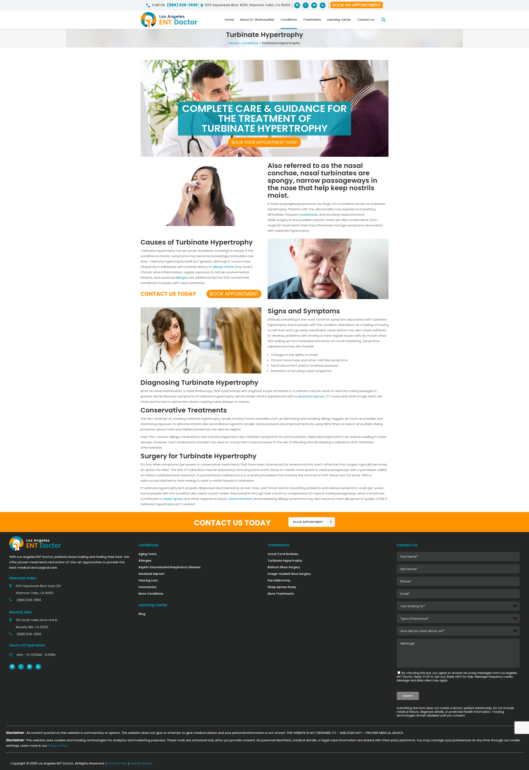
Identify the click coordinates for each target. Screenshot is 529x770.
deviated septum (311, 396)
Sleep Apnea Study (282, 587)
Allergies (144, 560)
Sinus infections (241, 499)
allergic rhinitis (223, 267)
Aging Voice (147, 554)
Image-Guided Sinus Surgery (289, 574)
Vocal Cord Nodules (283, 554)
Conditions (250, 43)
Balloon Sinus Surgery (284, 567)
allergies (181, 277)
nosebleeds (308, 214)
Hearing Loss (148, 580)
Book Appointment (234, 293)
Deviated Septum (151, 574)
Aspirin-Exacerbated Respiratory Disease (169, 567)
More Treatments (281, 594)
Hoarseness (147, 587)
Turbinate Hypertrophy (285, 560)
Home (233, 43)
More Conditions (150, 594)
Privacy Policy (58, 745)
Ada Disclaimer (141, 763)
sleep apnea (173, 499)
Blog (141, 614)
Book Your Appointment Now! (264, 142)
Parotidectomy (279, 580)
